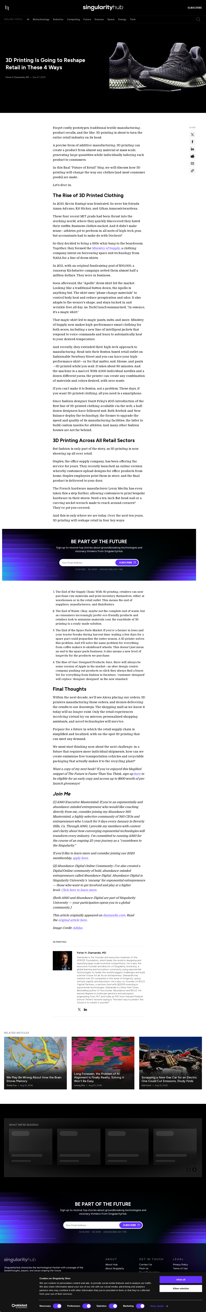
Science (99, 19)
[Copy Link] (192, 171)
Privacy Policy (180, 1264)
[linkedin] (85, 1009)
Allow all (180, 1279)
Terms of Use (180, 1268)
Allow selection (181, 1288)
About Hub (111, 1264)
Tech (133, 19)
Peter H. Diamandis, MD (17, 77)
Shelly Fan (11, 1085)
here (137, 774)
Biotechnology (41, 19)
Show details (157, 1306)
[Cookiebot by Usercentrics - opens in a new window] (19, 1306)
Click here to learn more (78, 890)
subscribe (195, 7)
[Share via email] (192, 163)
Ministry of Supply (106, 248)
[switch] (86, 1306)
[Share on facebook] (192, 142)
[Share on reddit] (192, 156)
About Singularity (114, 1268)
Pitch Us (143, 1268)
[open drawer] (7, 8)
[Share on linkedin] (192, 149)
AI (28, 19)
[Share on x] (192, 135)
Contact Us (145, 1264)
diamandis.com (114, 915)
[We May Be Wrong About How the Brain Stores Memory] (35, 1063)
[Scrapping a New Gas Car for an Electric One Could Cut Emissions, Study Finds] (170, 1063)
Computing (73, 19)
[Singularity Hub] (103, 8)
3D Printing (59, 942)
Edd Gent (146, 1085)
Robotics (58, 19)
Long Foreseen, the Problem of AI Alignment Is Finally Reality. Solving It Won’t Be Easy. (99, 1077)
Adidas (77, 928)
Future (87, 19)
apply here (80, 858)
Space (111, 19)
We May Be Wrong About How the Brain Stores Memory (33, 1079)
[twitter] (79, 1009)
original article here (72, 920)
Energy (122, 19)
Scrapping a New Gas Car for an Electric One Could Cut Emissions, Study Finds (169, 1079)
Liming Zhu (79, 1085)
